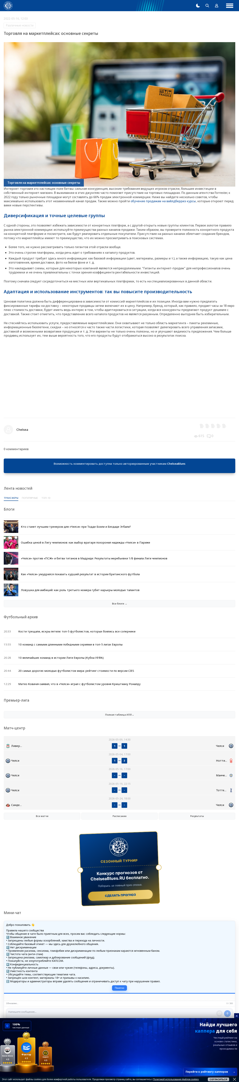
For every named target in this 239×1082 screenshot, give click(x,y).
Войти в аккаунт (119, 468)
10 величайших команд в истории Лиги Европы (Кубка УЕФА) (61, 657)
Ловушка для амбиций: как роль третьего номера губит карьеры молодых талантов (80, 590)
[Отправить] (227, 1013)
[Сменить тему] (198, 5)
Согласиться (218, 1079)
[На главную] (8, 5)
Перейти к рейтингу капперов (210, 1071)
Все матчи (42, 816)
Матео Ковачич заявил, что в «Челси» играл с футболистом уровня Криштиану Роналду (79, 684)
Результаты (197, 816)
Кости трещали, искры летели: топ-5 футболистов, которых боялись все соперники (76, 631)
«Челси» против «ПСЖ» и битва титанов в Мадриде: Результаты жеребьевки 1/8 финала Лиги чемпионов (94, 558)
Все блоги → (119, 603)
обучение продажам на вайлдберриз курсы (163, 201)
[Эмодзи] (219, 1013)
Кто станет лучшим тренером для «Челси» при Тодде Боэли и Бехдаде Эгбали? (76, 526)
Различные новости (19, 25)
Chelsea (22, 429)
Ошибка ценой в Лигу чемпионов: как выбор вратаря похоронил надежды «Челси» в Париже (85, 542)
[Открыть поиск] (207, 5)
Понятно (119, 988)
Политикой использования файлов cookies (176, 1079)
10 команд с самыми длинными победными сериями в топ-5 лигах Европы (70, 644)
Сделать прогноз (120, 895)
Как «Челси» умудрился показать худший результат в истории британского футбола (80, 574)
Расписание (120, 816)
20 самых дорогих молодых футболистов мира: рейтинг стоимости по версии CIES (76, 670)
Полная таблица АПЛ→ (119, 714)
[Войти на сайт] (216, 5)
